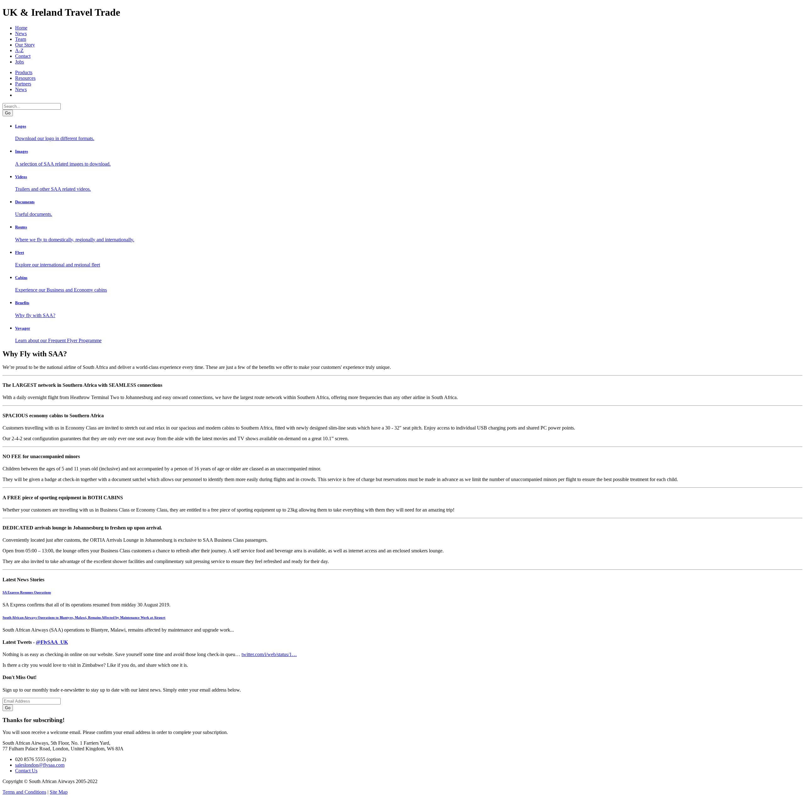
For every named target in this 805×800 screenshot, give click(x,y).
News (21, 33)
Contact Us (26, 770)
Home (21, 27)
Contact (23, 56)
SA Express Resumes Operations (27, 592)
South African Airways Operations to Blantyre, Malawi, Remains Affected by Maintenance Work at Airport (84, 617)
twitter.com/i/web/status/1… (269, 654)
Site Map (59, 792)
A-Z (19, 50)
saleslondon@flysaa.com (39, 765)
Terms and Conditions (24, 792)
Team (20, 39)
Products (23, 72)
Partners (23, 83)
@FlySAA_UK (52, 642)
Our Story (25, 44)
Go (7, 707)
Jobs (19, 61)
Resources (25, 78)
